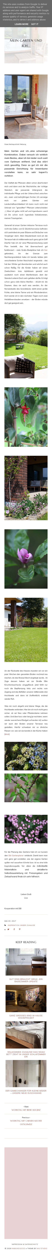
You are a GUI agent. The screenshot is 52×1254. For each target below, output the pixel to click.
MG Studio (42, 1248)
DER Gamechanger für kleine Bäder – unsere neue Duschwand (26, 1092)
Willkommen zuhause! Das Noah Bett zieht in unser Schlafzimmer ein (26, 1054)
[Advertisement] (26, 1165)
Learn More (21, 24)
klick (7, 734)
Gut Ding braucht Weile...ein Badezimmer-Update (26, 980)
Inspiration (13, 925)
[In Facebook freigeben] (15, 929)
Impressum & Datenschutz (25, 1244)
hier (46, 250)
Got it (34, 24)
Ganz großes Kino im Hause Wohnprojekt (26, 1016)
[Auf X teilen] (9, 929)
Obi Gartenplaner (16, 855)
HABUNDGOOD (18, 1248)
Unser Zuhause (27, 925)
